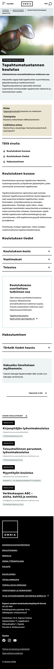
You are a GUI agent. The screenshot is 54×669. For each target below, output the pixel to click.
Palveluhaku (9, 574)
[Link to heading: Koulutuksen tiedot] (37, 238)
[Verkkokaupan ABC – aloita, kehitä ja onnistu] (27, 496)
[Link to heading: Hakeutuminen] (30, 334)
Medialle (6, 556)
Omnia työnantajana (13, 561)
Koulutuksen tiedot (18, 156)
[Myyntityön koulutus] (27, 473)
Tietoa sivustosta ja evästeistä (15, 649)
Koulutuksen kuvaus (18, 151)
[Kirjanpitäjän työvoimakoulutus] (27, 429)
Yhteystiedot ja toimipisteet (17, 591)
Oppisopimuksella (11, 111)
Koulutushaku (9, 550)
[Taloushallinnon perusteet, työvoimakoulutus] (27, 451)
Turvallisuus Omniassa (14, 585)
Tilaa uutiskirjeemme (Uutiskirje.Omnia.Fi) (24, 596)
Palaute (6, 567)
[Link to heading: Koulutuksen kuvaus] (38, 173)
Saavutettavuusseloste (12, 653)
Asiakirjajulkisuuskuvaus (16, 545)
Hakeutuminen (15, 161)
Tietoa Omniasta (10, 580)
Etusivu (5, 10)
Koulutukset (18, 10)
